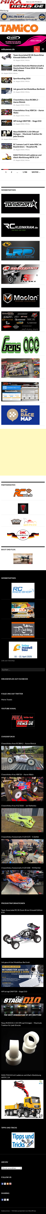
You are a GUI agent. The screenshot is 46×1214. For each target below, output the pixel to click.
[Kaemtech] (20, 321)
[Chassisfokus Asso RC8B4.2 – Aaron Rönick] (22, 758)
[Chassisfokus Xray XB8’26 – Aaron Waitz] (22, 789)
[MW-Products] (20, 297)
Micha (27, 60)
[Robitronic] (20, 274)
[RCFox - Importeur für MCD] (23, 610)
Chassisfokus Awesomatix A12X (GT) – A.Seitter (20, 837)
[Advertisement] (23, 452)
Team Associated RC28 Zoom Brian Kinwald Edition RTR (28, 56)
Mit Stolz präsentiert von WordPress (24, 1211)
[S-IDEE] (23, 40)
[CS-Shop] (20, 250)
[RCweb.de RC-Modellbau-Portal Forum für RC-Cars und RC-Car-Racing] (23, 494)
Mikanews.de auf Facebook (14, 679)
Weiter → (36, 172)
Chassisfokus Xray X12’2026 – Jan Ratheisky (18, 805)
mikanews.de (8, 49)
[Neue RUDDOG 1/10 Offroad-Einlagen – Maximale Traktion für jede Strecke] (22, 1049)
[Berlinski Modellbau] (23, 16)
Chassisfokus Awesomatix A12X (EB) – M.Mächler (21, 868)
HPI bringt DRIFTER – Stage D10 (27, 121)
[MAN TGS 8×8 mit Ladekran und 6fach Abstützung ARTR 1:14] (22, 1099)
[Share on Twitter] (5, 1200)
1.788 (25, 172)
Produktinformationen (13, 903)
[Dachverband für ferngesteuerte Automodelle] (23, 535)
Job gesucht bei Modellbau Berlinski (29, 89)
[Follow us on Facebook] (2, 1184)
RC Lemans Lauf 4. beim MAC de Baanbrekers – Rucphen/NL (27, 145)
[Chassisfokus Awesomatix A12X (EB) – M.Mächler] (22, 882)
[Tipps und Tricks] (23, 1140)
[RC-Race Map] (20, 415)
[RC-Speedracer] (17, 521)
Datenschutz (5, 1211)
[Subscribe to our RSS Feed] (8, 1184)
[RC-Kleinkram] (20, 227)
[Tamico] (19, 27)
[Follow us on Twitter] (5, 1184)
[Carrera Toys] (20, 368)
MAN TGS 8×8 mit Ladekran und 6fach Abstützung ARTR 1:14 (27, 156)
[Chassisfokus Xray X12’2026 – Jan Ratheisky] (22, 820)
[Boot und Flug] (23, 558)
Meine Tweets (6, 699)
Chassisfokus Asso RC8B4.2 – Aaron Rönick (18, 743)
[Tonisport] (20, 203)
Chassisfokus (8, 736)
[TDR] (23, 629)
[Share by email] (8, 1200)
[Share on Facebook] (2, 1200)
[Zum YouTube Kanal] (23, 721)
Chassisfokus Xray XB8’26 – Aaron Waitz (17, 774)
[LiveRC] (23, 508)
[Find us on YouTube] (10, 1184)
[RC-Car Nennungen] (20, 391)
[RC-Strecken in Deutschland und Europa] (30, 521)
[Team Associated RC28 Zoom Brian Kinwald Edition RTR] (22, 936)
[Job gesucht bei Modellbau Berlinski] (22, 976)
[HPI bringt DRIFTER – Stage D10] (22, 1006)
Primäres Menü (43, 49)
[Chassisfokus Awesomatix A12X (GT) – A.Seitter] (22, 851)
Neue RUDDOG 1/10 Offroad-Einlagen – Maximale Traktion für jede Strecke (27, 133)
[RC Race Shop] (23, 590)
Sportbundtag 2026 (22, 78)
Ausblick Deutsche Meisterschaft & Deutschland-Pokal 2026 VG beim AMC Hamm (28, 68)
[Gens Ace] (20, 344)
